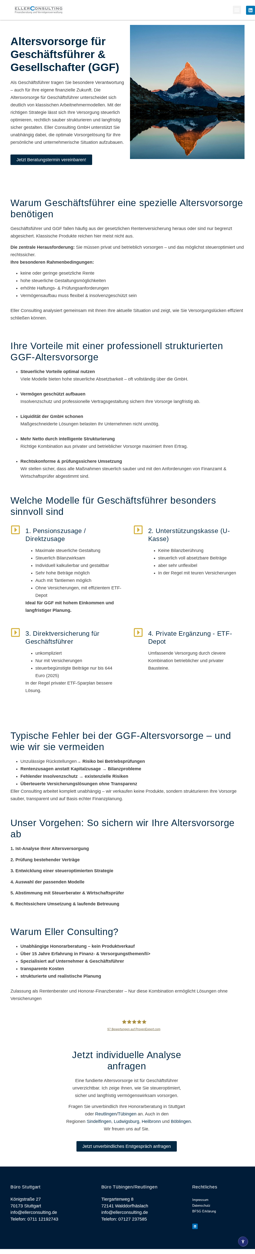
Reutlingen (106, 1113)
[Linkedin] (250, 10)
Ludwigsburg (126, 1121)
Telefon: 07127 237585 (124, 1219)
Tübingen (127, 1113)
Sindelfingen (99, 1121)
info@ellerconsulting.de (33, 1212)
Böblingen (181, 1121)
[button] (237, 10)
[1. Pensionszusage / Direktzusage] (15, 530)
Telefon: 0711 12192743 (34, 1219)
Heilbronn (151, 1121)
